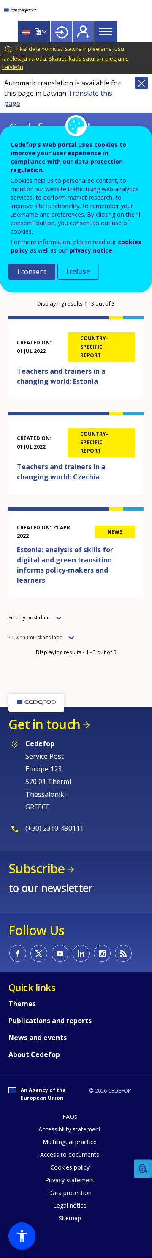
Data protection (70, 1193)
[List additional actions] (43, 31)
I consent (31, 271)
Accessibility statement (69, 1129)
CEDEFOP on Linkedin (81, 953)
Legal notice (70, 1205)
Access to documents (69, 1155)
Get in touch (44, 724)
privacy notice (90, 250)
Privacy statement (70, 1180)
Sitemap (70, 1218)
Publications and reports (50, 1020)
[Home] (20, 10)
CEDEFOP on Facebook (17, 953)
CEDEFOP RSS (123, 953)
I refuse (78, 271)
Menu (105, 31)
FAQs (69, 1116)
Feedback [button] (143, 1169)
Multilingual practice (70, 1142)
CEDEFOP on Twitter (38, 953)
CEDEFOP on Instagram (102, 953)
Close (141, 83)
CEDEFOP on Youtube (60, 953)
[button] (21, 1236)
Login (61, 31)
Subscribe (36, 868)
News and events (37, 1037)
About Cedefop (34, 1054)
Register (83, 31)
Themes (22, 1003)
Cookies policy (70, 1167)
